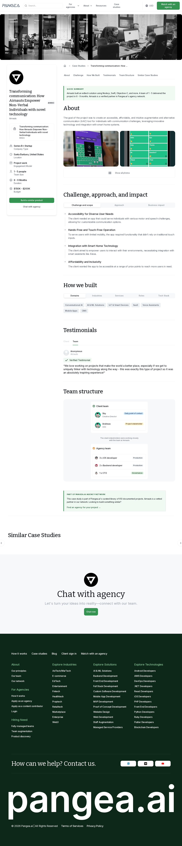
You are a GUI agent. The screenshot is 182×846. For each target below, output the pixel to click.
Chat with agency (31, 206)
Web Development (103, 717)
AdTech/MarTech (61, 670)
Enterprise (57, 717)
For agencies (70, 5)
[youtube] (163, 763)
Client (66, 341)
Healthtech (58, 696)
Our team (16, 675)
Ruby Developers (143, 717)
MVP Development (103, 701)
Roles (141, 295)
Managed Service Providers (108, 727)
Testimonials (109, 75)
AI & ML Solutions (102, 670)
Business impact (156, 205)
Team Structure (126, 75)
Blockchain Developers (146, 727)
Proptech (57, 701)
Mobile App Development (106, 696)
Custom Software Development (109, 691)
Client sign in (68, 653)
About (86, 5)
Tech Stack (163, 295)
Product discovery (21, 736)
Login (14, 711)
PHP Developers (142, 701)
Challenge (78, 75)
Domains (75, 295)
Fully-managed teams (22, 726)
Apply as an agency (21, 701)
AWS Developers (143, 675)
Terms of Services (72, 825)
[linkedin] (128, 763)
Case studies (116, 5)
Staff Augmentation (103, 722)
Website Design (101, 711)
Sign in (131, 5)
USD (151, 5)
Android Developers (145, 670)
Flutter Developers (144, 722)
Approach (119, 205)
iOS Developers (142, 696)
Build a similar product (32, 200)
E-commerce (59, 675)
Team (75, 341)
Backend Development (105, 675)
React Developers (143, 691)
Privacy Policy (95, 825)
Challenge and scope (82, 205)
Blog (54, 653)
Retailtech (57, 706)
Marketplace (59, 711)
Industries (97, 295)
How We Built (93, 75)
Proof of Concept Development (109, 706)
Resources (101, 5)
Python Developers (144, 711)
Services (119, 295)
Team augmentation (21, 731)
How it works (19, 653)
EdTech (56, 681)
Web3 (55, 722)
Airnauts (12, 118)
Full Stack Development (105, 686)
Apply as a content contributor (27, 706)
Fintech (56, 691)
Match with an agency (168, 5)
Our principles (18, 670)
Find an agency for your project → (84, 507)
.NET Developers (143, 686)
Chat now (91, 611)
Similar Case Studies (148, 75)
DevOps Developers (145, 681)
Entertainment (59, 686)
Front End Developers (145, 706)
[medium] (145, 763)
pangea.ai (91, 799)
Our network (17, 681)
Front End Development (105, 681)
